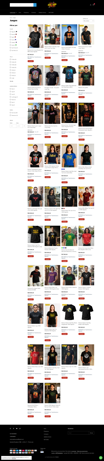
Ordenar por (85, 18)
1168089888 (13, 436)
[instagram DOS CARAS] (10, 428)
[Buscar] (34, 5)
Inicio (20, 12)
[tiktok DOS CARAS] (19, 428)
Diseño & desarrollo (52, 457)
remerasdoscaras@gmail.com (17, 439)
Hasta (17, 123)
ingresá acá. (73, 451)
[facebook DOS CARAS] (13, 428)
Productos (26, 12)
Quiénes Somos (42, 12)
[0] (93, 5)
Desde (11, 123)
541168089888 (13, 433)
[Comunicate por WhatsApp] (100, 457)
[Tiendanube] (57, 453)
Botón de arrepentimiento (82, 451)
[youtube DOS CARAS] (16, 428)
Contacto (33, 12)
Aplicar (24, 126)
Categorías (12, 12)
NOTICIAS (51, 12)
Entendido (14, 458)
